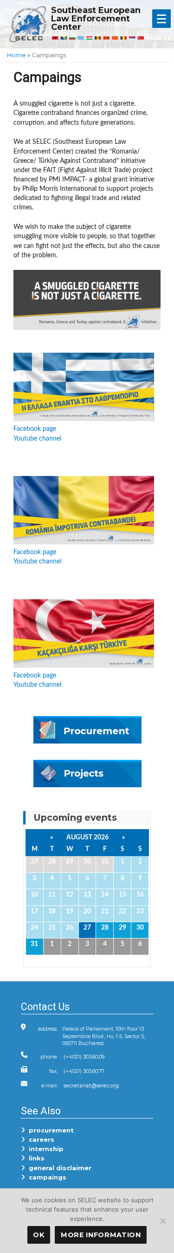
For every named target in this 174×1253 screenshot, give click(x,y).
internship (44, 1148)
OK (38, 1235)
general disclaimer (58, 1168)
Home (16, 55)
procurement (49, 1130)
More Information (101, 1235)
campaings (45, 1177)
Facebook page (34, 428)
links (35, 1158)
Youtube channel (37, 438)
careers (39, 1139)
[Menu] (161, 18)
